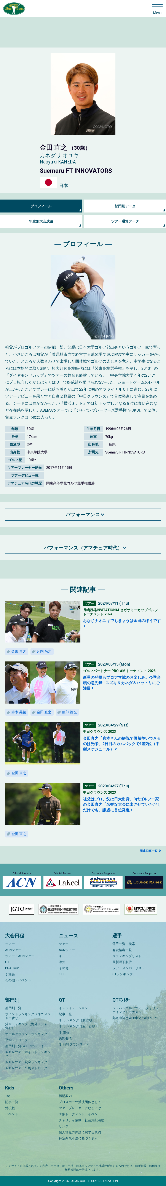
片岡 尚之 (44, 651)
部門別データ (125, 206)
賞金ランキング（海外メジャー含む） (28, 1026)
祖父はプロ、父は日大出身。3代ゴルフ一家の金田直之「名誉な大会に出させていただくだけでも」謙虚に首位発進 (122, 804)
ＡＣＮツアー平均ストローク (26, 1068)
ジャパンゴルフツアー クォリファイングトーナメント (135, 1010)
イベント (11, 1114)
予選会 (10, 974)
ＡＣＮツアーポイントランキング (28, 1054)
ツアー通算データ (125, 221)
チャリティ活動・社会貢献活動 (81, 1120)
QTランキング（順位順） (77, 1020)
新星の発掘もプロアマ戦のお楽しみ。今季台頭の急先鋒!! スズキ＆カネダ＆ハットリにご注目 (122, 682)
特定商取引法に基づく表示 (78, 1138)
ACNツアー (13, 950)
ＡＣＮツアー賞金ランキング (26, 1062)
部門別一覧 (13, 1008)
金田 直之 (18, 651)
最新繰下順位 (122, 962)
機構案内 (65, 1096)
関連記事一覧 (149, 851)
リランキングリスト (127, 956)
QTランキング (122, 974)
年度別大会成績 (41, 221)
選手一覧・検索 (123, 944)
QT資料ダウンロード (74, 1044)
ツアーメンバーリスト (128, 968)
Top (8, 1096)
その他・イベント (18, 980)
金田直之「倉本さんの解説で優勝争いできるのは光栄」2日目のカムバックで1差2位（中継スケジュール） (122, 743)
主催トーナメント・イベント (80, 1114)
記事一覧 (65, 1014)
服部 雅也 (69, 712)
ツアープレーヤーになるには (80, 1108)
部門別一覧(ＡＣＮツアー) (24, 1046)
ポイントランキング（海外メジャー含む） (28, 1016)
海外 (62, 962)
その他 (64, 968)
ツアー (10, 944)
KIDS (62, 974)
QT (7, 962)
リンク (64, 1126)
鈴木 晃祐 (18, 712)
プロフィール (41, 206)
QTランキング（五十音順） (79, 1026)
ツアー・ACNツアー (19, 956)
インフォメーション (73, 1008)
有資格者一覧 (122, 950)
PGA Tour (12, 968)
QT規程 (64, 1032)
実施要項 (65, 1038)
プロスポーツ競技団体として (80, 1102)
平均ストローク (16, 1040)
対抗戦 (10, 1108)
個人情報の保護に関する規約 (80, 1132)
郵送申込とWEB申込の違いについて (135, 1020)
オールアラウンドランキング (26, 1034)
